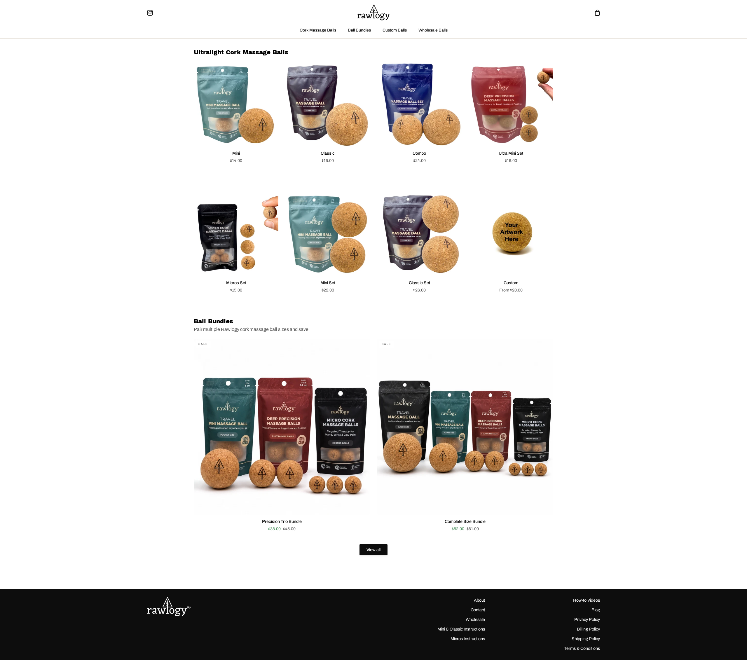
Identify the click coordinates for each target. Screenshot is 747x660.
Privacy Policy (587, 619)
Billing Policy (588, 629)
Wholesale (475, 619)
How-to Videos (586, 600)
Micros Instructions (468, 638)
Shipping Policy (586, 638)
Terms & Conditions (582, 648)
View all (373, 549)
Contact (478, 609)
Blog (595, 609)
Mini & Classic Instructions (461, 629)
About (479, 600)
